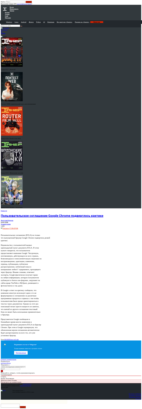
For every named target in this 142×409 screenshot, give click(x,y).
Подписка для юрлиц (135, 395)
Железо (31, 22)
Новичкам (50, 22)
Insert (23, 407)
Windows (9, 22)
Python (38, 22)
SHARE (6, 339)
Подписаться (21, 353)
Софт (17, 339)
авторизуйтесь (6, 363)
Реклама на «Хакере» (82, 22)
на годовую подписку (24, 4)
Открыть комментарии (8, 359)
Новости (4, 211)
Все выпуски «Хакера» (64, 22)
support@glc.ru (27, 384)
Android (23, 22)
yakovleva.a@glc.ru (25, 385)
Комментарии (6, 224)
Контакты (138, 399)
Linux (16, 22)
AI (44, 22)
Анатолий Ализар (7, 220)
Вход (139, 3)
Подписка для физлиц (135, 394)
